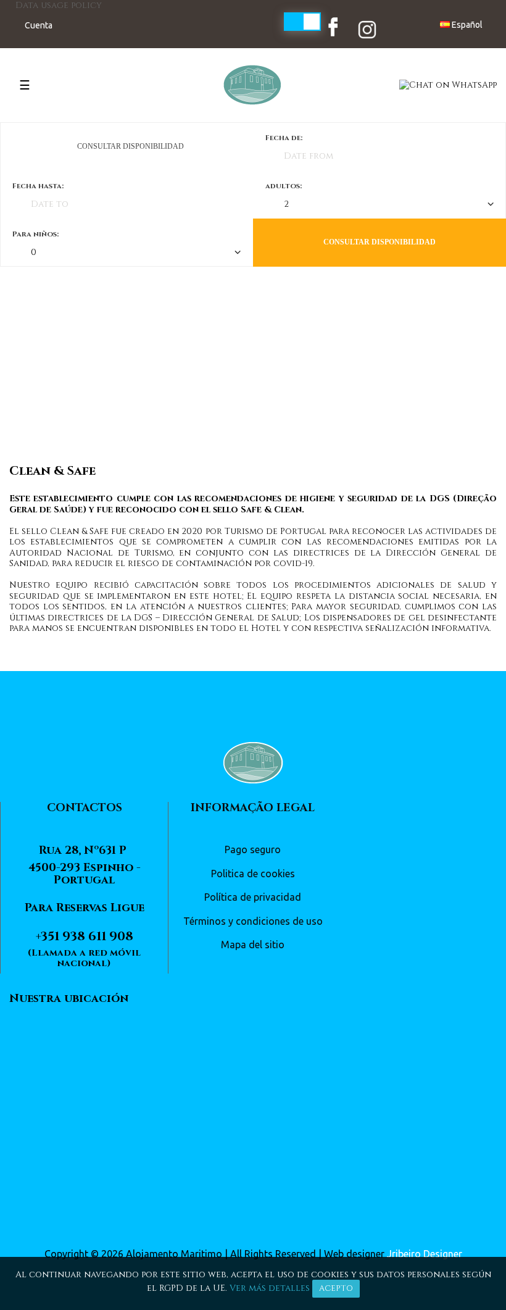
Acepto (336, 1288)
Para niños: (35, 234)
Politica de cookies (253, 873)
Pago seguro (253, 849)
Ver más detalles (270, 1288)
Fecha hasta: (38, 186)
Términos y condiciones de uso (253, 921)
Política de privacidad (252, 897)
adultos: (283, 186)
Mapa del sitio (252, 944)
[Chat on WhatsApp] (448, 84)
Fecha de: (283, 138)
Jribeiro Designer (424, 1253)
